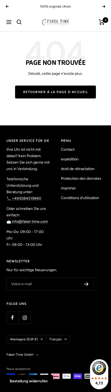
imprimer (68, 188)
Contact (68, 149)
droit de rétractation (78, 169)
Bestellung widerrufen (29, 381)
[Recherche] (19, 22)
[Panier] (102, 22)
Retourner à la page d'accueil (55, 92)
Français (56, 339)
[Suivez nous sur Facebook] (12, 318)
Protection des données (81, 178)
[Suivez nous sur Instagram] (25, 318)
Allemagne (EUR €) (24, 339)
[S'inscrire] (86, 284)
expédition (70, 159)
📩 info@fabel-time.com (27, 221)
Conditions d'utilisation (80, 198)
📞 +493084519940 (23, 198)
